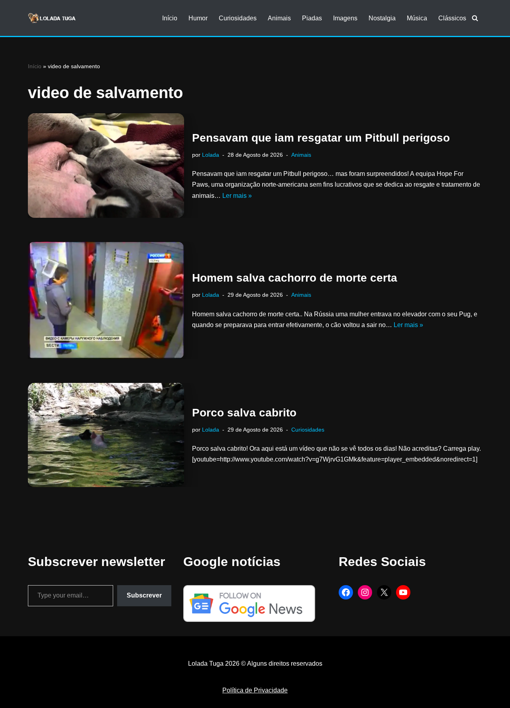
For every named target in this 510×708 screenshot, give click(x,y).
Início (169, 18)
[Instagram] (365, 592)
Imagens (345, 18)
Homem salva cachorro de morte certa (294, 278)
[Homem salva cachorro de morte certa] (106, 300)
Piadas (312, 18)
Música (417, 18)
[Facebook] (346, 592)
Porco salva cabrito (244, 412)
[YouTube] (403, 592)
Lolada (210, 155)
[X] (384, 592)
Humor (198, 18)
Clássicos (452, 18)
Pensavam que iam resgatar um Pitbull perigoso (321, 138)
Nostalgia (382, 18)
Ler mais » (237, 195)
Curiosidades (238, 18)
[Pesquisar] (475, 18)
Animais (279, 18)
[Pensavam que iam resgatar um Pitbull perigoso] (106, 165)
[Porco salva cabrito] (106, 435)
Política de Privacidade (255, 690)
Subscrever (144, 595)
